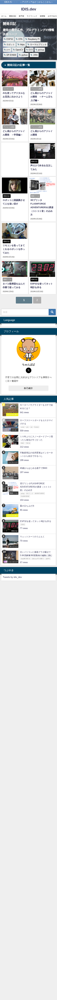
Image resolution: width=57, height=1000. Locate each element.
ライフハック (32, 16)
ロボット (10, 44)
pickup (41, 50)
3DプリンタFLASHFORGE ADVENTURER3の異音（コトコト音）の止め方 (42, 207)
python (25, 55)
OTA (20, 39)
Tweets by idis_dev (12, 577)
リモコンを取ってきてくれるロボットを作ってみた (14, 249)
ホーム (3, 16)
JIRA (35, 55)
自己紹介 (28, 388)
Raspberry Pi (34, 39)
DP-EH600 (11, 55)
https (22, 44)
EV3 (31, 50)
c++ (8, 50)
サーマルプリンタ (38, 44)
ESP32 (9, 39)
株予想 (21, 16)
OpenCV (19, 50)
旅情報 (42, 16)
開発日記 (12, 16)
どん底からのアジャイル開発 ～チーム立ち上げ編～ (41, 96)
